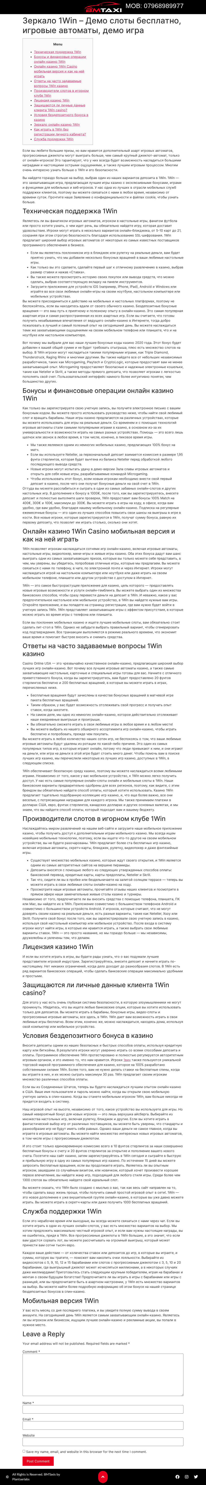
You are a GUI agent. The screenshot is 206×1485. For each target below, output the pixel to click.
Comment (31, 1351)
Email (28, 1419)
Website (29, 1435)
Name (28, 1402)
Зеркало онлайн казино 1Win (57, 124)
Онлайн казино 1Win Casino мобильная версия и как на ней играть (59, 71)
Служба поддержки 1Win (53, 139)
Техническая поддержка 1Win (57, 52)
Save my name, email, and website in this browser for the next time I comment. (86, 1451)
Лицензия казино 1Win (51, 100)
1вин (127, 1060)
